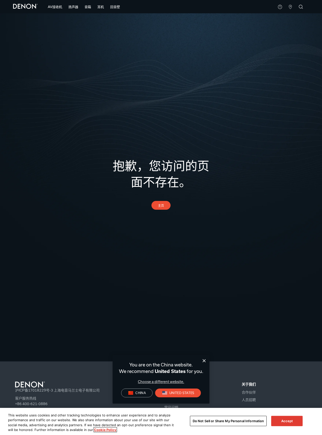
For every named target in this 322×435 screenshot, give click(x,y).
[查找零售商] (290, 7)
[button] (55, 7)
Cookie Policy (105, 430)
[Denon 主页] (25, 6)
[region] (161, 421)
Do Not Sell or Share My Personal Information (228, 421)
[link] (115, 7)
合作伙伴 (249, 392)
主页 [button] (161, 205)
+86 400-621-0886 (31, 404)
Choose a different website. (161, 381)
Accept (287, 421)
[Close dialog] (204, 360)
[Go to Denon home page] (63, 385)
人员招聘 (249, 400)
